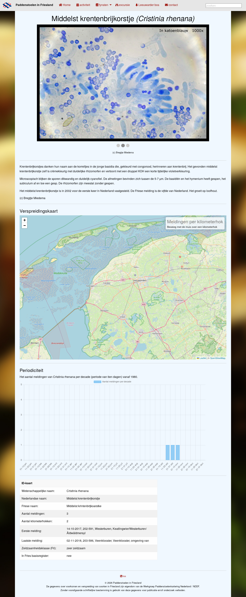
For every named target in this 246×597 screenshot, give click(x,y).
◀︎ (42, 83)
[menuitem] (64, 4)
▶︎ (206, 83)
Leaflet (202, 357)
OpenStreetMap (217, 357)
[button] (24, 220)
